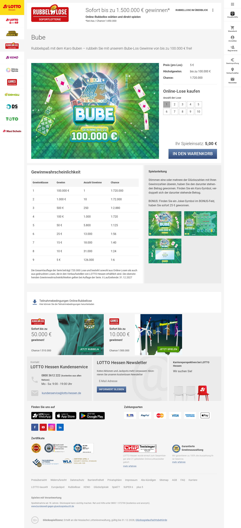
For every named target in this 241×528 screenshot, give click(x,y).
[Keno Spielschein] (12, 58)
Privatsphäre (114, 480)
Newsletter (232, 83)
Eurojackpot (58, 487)
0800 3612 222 (51, 375)
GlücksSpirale (101, 487)
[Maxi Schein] (12, 131)
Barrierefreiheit (96, 480)
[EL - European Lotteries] (45, 462)
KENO (87, 487)
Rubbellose (74, 487)
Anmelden (232, 41)
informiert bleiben (111, 389)
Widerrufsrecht (58, 480)
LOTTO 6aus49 (39, 487)
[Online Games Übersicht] (12, 82)
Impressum (131, 480)
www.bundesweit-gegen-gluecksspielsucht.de (52, 506)
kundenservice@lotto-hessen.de (61, 393)
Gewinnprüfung (232, 63)
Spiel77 (116, 487)
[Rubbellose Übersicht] (12, 46)
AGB (174, 480)
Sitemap (163, 480)
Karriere (193, 480)
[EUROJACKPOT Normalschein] (12, 33)
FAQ (182, 480)
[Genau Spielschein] (12, 94)
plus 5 (140, 487)
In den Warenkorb (193, 153)
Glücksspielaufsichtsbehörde (151, 520)
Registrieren (232, 51)
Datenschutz (77, 480)
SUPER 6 (128, 487)
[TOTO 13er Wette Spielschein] (12, 119)
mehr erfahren (130, 466)
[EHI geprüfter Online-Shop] (36, 448)
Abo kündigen (148, 480)
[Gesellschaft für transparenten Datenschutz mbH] (57, 447)
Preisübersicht (39, 480)
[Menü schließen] (232, 4)
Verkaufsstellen (232, 73)
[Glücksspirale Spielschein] (12, 70)
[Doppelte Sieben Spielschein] (12, 107)
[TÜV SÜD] (83, 448)
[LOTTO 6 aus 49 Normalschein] (12, 21)
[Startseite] (12, 7)
